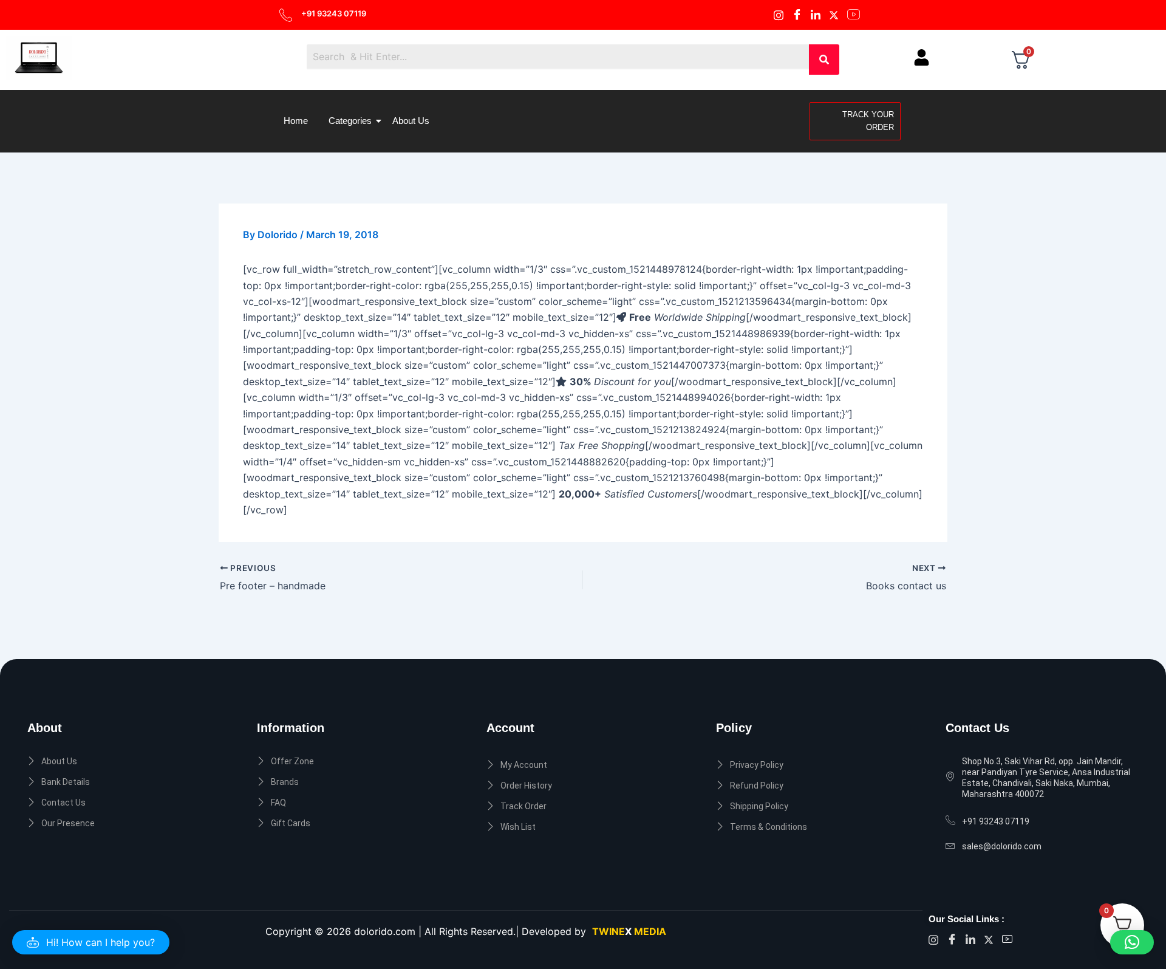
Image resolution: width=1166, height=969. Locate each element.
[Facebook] (780, 14)
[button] (90, 942)
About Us (410, 120)
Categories (350, 120)
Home (296, 120)
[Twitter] (835, 14)
